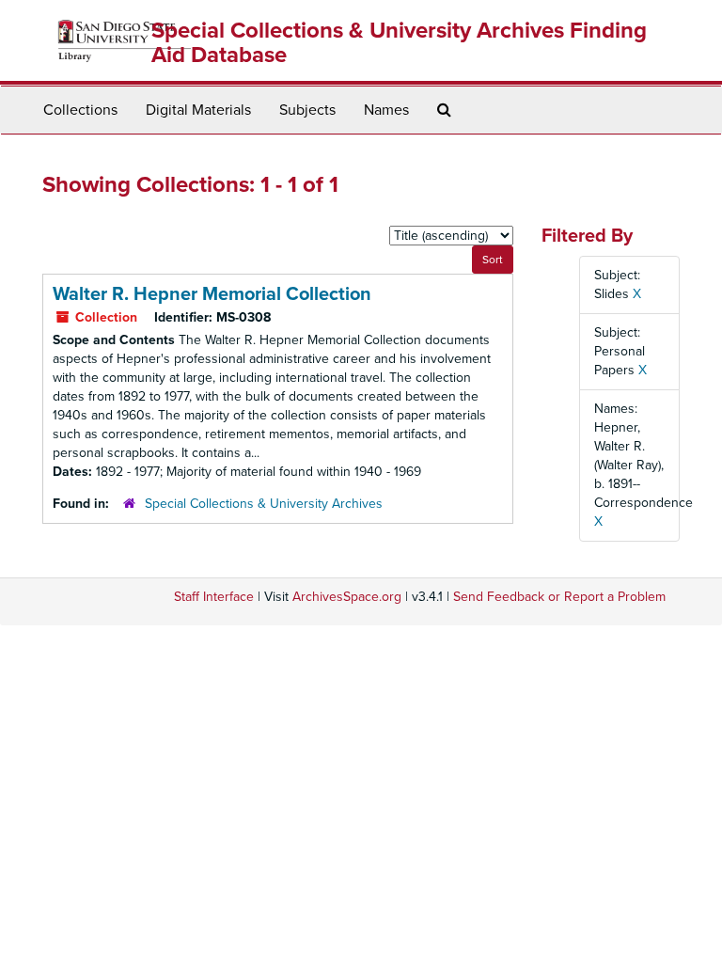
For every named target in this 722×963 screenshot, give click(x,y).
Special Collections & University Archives (264, 504)
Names (386, 110)
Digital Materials (198, 110)
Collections (80, 110)
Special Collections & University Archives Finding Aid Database (399, 43)
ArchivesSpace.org (346, 597)
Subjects (307, 110)
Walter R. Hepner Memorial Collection (212, 294)
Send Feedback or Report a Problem (559, 597)
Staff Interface (214, 597)
